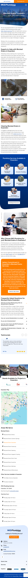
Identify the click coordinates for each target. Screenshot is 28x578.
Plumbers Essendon (8, 481)
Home (4, 15)
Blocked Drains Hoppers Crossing (12, 454)
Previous (22, 335)
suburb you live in (17, 133)
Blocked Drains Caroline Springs (11, 438)
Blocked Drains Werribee (10, 466)
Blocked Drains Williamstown (11, 470)
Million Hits (21, 576)
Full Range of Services (14, 202)
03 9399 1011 (21, 1)
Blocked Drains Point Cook (10, 458)
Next (26, 335)
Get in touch (7, 1)
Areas (9, 15)
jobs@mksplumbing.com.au (9, 551)
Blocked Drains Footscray (10, 446)
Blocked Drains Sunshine (10, 462)
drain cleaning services (6, 31)
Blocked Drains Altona (9, 434)
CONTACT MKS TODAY (14, 291)
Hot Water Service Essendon (11, 478)
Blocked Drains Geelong (9, 450)
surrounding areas (14, 491)
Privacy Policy (16, 576)
